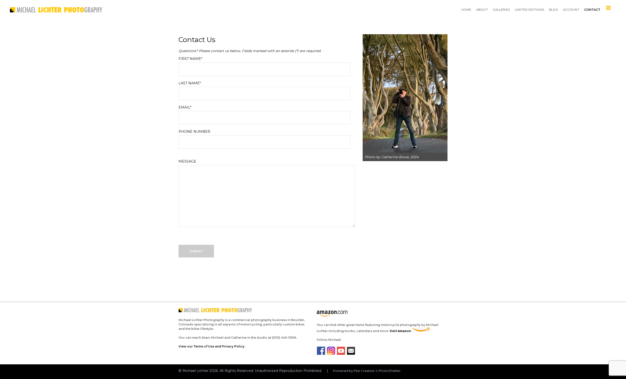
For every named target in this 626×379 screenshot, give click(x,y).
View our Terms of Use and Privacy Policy (211, 346)
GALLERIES (501, 9)
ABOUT (482, 9)
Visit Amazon (401, 331)
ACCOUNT (571, 9)
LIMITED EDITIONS (529, 9)
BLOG (553, 9)
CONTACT (592, 9)
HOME (466, 9)
